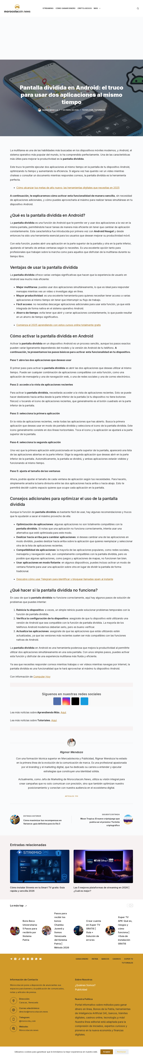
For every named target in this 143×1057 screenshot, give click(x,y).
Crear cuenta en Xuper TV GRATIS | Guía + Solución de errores (93, 930)
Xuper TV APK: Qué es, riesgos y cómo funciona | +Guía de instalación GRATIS (125, 930)
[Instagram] (24, 959)
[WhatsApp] (36, 959)
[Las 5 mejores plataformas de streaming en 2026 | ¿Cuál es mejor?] (103, 866)
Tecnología (87, 110)
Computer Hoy (41, 676)
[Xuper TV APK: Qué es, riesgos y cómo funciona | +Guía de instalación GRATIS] (110, 930)
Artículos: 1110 (71, 796)
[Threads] (28, 959)
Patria (95, 959)
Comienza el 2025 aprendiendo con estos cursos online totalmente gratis (58, 325)
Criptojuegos (85, 8)
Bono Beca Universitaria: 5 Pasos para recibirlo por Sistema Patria (30, 930)
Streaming (48, 8)
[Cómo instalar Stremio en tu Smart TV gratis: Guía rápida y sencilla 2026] (39, 866)
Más (96, 8)
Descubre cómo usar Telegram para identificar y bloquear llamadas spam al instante (64, 579)
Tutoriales (99, 110)
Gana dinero (82, 959)
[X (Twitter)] (15, 959)
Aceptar (106, 1052)
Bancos (105, 959)
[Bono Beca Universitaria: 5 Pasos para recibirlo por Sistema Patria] (15, 930)
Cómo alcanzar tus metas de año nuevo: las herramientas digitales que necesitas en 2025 (68, 187)
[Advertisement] (71, 37)
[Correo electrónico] (40, 959)
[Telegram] (11, 959)
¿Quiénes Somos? (85, 985)
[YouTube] (32, 959)
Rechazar (121, 1052)
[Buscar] (138, 8)
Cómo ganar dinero (65, 8)
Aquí (63, 712)
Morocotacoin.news (28, 1030)
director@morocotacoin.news (33, 1011)
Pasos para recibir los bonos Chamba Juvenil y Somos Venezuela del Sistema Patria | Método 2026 (61, 930)
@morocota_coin (27, 1021)
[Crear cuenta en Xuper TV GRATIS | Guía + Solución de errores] (78, 930)
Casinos (117, 959)
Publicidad (81, 989)
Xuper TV (128, 959)
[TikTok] (19, 959)
